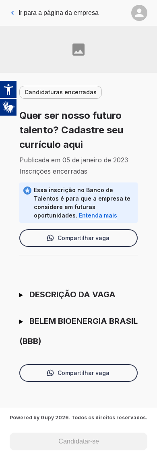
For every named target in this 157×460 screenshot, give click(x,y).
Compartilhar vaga (83, 237)
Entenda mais (98, 215)
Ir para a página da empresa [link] (59, 12)
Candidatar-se (78, 441)
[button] (139, 13)
